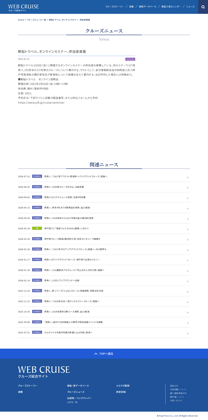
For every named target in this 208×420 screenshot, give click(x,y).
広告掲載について (178, 389)
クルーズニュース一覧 (36, 19)
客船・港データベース (78, 385)
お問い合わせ (176, 400)
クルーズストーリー (114, 6)
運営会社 (174, 385)
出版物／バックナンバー (79, 398)
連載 (131, 6)
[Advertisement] (167, 101)
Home (21, 19)
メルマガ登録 (123, 385)
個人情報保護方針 (178, 393)
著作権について (177, 396)
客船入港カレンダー (171, 6)
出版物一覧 (72, 402)
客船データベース (147, 6)
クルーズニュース (76, 391)
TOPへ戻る (106, 354)
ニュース (190, 6)
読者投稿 (121, 391)
